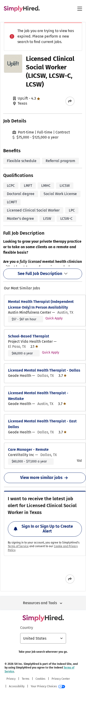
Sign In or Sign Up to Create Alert (47, 529)
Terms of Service (18, 546)
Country (26, 627)
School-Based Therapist (28, 336)
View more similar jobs (41, 477)
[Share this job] (70, 101)
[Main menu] (79, 8)
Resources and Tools (40, 603)
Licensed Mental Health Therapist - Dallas (44, 370)
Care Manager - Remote (28, 449)
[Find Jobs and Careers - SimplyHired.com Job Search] (22, 9)
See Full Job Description (40, 273)
